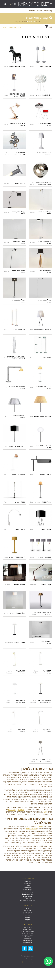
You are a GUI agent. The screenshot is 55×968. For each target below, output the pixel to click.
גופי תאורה (27, 881)
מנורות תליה (27, 887)
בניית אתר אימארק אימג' (27, 959)
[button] (48, 961)
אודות (27, 908)
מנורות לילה (27, 891)
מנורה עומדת (27, 889)
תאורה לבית (38, 826)
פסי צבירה (27, 898)
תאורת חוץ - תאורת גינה (27, 900)
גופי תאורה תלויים (27, 895)
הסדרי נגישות (27, 914)
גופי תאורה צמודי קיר (27, 893)
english (27, 919)
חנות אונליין (27, 883)
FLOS (45, 812)
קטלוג (39, 11)
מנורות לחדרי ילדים (28, 931)
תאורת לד (28, 937)
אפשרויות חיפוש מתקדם (12, 27)
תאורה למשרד (27, 940)
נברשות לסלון (27, 942)
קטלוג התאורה (31, 828)
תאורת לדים (27, 939)
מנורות (28, 885)
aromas (21, 809)
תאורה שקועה (27, 897)
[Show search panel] (5, 4)
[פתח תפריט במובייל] (51, 4)
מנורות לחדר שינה (27, 933)
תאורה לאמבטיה (27, 935)
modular (11, 809)
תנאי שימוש (27, 910)
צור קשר (27, 917)
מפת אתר (27, 916)
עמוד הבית (48, 11)
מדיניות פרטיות (27, 912)
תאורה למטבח (27, 929)
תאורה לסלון (27, 927)
